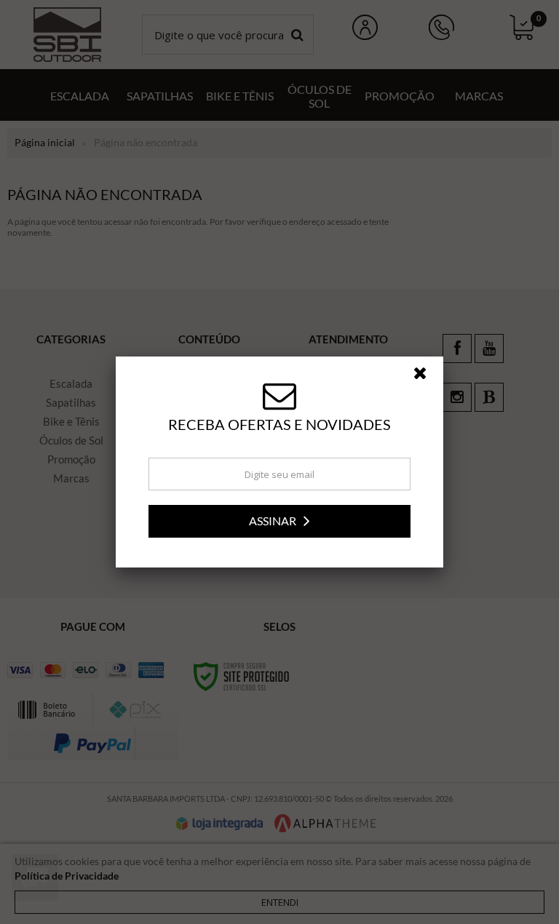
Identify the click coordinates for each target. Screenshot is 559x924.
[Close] (426, 377)
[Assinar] (279, 521)
